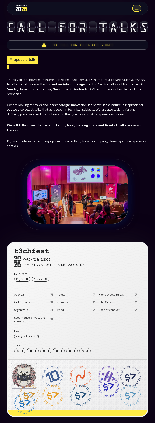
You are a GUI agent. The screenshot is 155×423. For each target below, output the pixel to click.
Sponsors (62, 302)
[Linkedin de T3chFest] (59, 351)
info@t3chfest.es (25, 336)
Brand (60, 310)
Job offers (105, 302)
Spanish (38, 279)
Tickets (61, 294)
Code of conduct (109, 310)
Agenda (19, 294)
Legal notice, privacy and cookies (30, 319)
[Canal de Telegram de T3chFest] (85, 351)
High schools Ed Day (111, 294)
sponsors (139, 141)
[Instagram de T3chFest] (72, 351)
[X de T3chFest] (20, 351)
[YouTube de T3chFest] (46, 351)
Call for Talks (22, 302)
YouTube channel (19, 88)
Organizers (21, 310)
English (20, 279)
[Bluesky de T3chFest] (33, 351)
